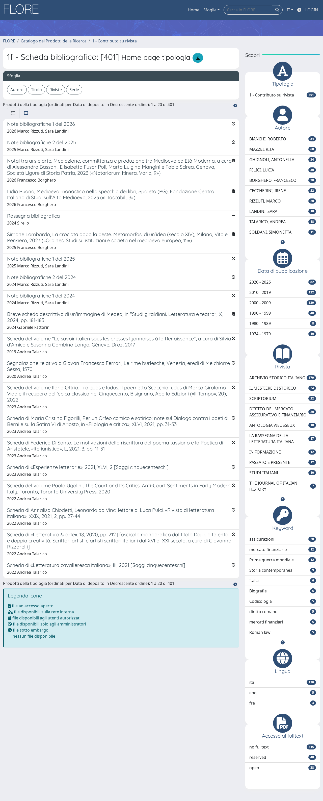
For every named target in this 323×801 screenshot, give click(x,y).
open (281, 767)
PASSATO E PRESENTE (281, 462)
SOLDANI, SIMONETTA (281, 232)
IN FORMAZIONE (281, 452)
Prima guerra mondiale (281, 560)
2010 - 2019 (281, 292)
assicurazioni (281, 539)
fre (281, 703)
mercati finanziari (281, 622)
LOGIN (311, 10)
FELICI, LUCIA (281, 170)
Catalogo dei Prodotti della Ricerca (54, 41)
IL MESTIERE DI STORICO (281, 388)
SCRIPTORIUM (281, 398)
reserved (281, 757)
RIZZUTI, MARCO (281, 201)
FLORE (9, 41)
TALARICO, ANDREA (281, 221)
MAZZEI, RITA (281, 149)
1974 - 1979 (281, 334)
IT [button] (288, 10)
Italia (281, 580)
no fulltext (281, 747)
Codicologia (281, 601)
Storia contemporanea (281, 570)
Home (193, 10)
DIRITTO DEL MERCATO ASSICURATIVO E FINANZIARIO (281, 412)
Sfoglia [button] (210, 10)
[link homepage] (23, 10)
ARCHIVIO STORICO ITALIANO (281, 378)
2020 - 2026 (281, 282)
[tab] (13, 113)
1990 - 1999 (281, 313)
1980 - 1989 (281, 323)
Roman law (281, 632)
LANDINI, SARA (281, 211)
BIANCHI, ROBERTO (281, 139)
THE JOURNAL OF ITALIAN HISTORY (281, 486)
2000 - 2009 (281, 303)
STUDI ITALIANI (281, 472)
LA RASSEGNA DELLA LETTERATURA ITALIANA (281, 438)
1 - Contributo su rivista (114, 41)
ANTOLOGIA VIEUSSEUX (281, 425)
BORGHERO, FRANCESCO (281, 180)
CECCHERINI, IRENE (281, 190)
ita (281, 682)
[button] (283, 242)
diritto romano (281, 611)
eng (281, 692)
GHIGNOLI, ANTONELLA (281, 159)
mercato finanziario (281, 549)
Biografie (281, 591)
